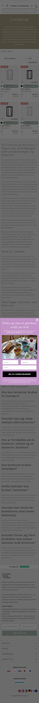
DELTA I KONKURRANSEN (19, 374)
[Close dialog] (37, 320)
